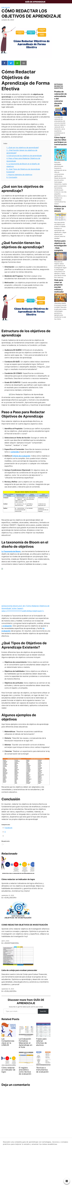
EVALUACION (6, 7)
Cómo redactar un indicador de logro (18, 879)
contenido (14, 452)
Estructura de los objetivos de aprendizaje (24, 156)
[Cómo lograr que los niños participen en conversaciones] (60, 155)
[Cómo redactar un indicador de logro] (18, 865)
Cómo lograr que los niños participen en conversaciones (60, 142)
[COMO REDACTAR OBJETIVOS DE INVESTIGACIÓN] (18, 910)
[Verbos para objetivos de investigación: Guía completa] (60, 256)
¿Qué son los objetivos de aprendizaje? (22, 148)
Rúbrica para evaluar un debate (60, 208)
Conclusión (11, 177)
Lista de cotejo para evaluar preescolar (19, 970)
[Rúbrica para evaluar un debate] (60, 217)
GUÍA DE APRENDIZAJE (35, 2)
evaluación (7, 626)
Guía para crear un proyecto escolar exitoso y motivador (59, 286)
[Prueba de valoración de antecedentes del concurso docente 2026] (60, 112)
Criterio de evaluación (21, 456)
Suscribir (43, 1011)
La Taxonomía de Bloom (11, 551)
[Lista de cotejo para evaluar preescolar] (18, 956)
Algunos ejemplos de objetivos (19, 175)
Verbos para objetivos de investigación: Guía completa (60, 245)
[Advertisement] (26, 587)
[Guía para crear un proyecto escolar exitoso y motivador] (60, 298)
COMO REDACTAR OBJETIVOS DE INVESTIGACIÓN (25, 925)
